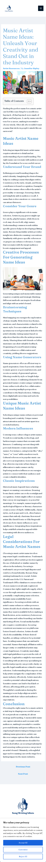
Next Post (23, 774)
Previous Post (23, 766)
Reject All (23, 856)
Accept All (23, 843)
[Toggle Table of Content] (28, 101)
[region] (23, 840)
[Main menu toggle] (41, 8)
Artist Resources (11, 68)
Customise (23, 849)
